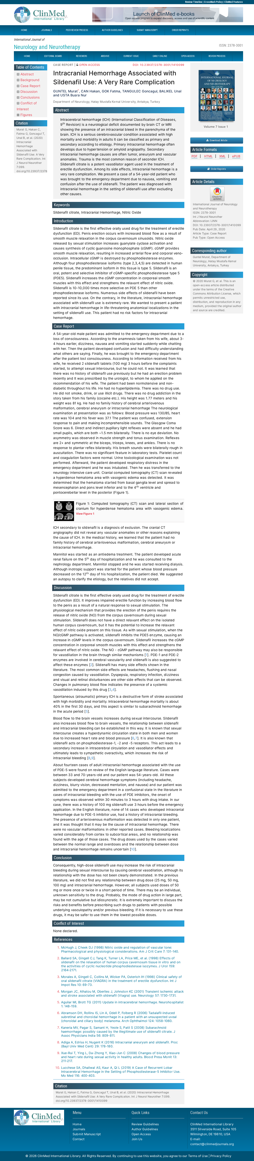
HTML (208, 156)
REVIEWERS (81, 56)
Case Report (29, 86)
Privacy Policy (220, 1156)
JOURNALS (46, 30)
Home (77, 1124)
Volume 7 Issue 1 (216, 127)
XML (222, 156)
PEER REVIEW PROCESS (77, 30)
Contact (79, 1139)
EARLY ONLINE (160, 56)
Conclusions (29, 97)
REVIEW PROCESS (217, 56)
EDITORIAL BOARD (53, 56)
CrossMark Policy (213, 2)
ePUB (236, 156)
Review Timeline (193, 2)
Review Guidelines (145, 1124)
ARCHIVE (105, 56)
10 (133, 849)
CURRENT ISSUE (131, 56)
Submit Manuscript (87, 1134)
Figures (25, 115)
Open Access (141, 1134)
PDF (194, 156)
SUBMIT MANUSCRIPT (147, 30)
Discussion (28, 92)
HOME (24, 30)
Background (29, 80)
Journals (79, 1129)
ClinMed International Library (59, 1156)
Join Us (137, 1139)
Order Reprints (218, 168)
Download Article (218, 140)
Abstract (26, 74)
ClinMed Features (233, 2)
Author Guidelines (145, 1129)
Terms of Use (198, 1156)
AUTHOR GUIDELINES (112, 30)
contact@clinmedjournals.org (212, 1144)
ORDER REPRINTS (180, 30)
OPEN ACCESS (187, 56)
